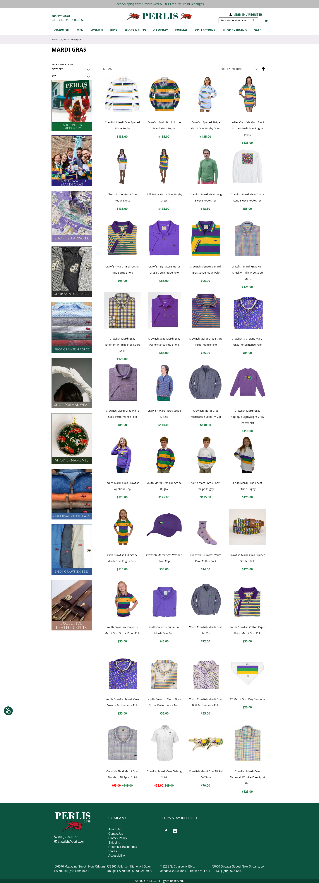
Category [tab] (57, 69)
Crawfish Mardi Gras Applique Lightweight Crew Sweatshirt (247, 417)
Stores (77, 20)
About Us (114, 829)
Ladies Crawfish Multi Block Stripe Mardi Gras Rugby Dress (247, 128)
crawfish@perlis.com (71, 841)
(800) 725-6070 (67, 837)
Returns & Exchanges (122, 846)
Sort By (225, 68)
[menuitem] (63, 30)
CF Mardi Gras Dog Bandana (247, 699)
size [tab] (54, 76)
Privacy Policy (117, 838)
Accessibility (116, 855)
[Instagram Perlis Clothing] (175, 831)
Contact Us (115, 833)
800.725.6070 (61, 16)
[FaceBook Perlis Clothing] (166, 831)
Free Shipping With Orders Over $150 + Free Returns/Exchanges (159, 4)
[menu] (159, 31)
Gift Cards (60, 20)
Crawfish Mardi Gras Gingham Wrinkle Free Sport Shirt (122, 344)
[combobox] (238, 20)
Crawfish (64, 39)
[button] (230, 14)
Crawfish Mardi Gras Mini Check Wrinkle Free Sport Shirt (247, 272)
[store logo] (159, 16)
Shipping (114, 842)
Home (55, 39)
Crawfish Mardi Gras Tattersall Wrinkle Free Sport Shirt (247, 777)
